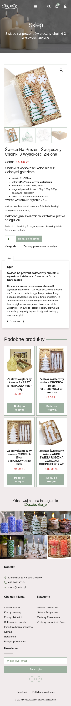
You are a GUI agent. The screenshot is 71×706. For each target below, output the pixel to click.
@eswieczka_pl (35, 504)
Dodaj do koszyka (28, 238)
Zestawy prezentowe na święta (40, 246)
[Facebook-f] (32, 679)
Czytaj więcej (17, 321)
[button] (36, 6)
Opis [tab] (9, 258)
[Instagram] (39, 679)
